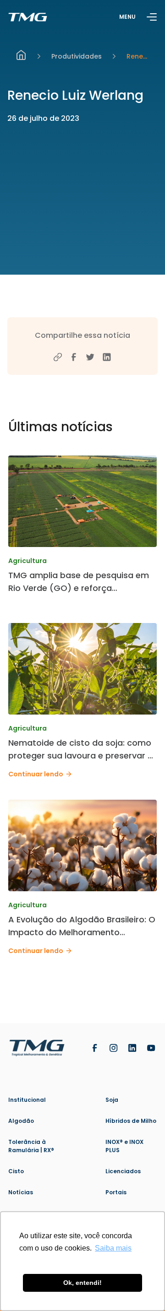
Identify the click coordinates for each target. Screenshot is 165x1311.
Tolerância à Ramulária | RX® (31, 1146)
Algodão (21, 1121)
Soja (111, 1100)
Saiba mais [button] (113, 1248)
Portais (115, 1192)
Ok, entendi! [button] (82, 1282)
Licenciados (123, 1171)
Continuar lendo (35, 774)
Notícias (20, 1192)
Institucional (27, 1100)
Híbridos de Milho (130, 1121)
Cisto (16, 1171)
